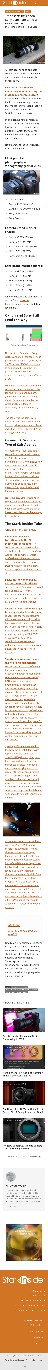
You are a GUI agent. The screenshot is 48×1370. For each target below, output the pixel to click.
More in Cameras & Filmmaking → (24, 1158)
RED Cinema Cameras (13, 992)
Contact (40, 1360)
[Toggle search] (35, 3)
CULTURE (39, 1291)
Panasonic (23, 987)
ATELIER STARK (36, 1343)
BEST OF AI (37, 1295)
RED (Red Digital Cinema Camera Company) (21, 989)
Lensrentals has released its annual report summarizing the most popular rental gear (23, 91)
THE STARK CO (37, 1325)
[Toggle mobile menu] (42, 3)
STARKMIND (38, 1337)
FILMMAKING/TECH (32, 1300)
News (28, 11)
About (24, 1366)
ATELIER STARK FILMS (30, 1305)
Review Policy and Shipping (14, 1360)
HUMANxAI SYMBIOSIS (30, 1310)
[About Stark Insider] (24, 1242)
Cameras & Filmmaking (14, 11)
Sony (28, 73)
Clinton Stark (16, 27)
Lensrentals (24, 347)
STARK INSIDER (36, 1331)
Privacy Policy (31, 1360)
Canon (16, 73)
